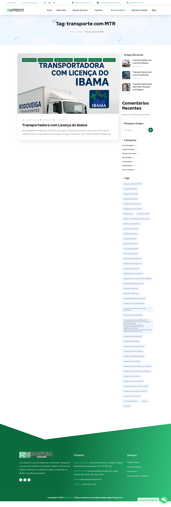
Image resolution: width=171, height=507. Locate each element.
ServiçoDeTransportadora (133, 283)
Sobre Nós (61, 10)
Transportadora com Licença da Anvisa (142, 73)
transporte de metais (132, 361)
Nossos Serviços (80, 10)
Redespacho (109, 60)
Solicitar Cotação (139, 10)
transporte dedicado (131, 341)
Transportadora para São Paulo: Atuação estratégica (142, 87)
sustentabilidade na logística (134, 298)
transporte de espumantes (134, 346)
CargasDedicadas (130, 189)
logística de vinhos (130, 234)
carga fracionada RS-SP (133, 184)
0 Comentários (61, 120)
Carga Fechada (45, 60)
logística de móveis (131, 229)
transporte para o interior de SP (136, 386)
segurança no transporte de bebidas (137, 278)
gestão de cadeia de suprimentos (136, 219)
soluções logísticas (131, 288)
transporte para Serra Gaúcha (135, 391)
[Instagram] (54, 2)
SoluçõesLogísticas (131, 293)
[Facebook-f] (44, 2)
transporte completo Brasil (134, 303)
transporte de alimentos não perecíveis (135, 309)
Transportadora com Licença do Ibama (54, 125)
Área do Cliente (118, 10)
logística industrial (130, 244)
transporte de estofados (133, 351)
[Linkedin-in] (49, 2)
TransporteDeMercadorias (134, 356)
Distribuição (80, 60)
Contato (98, 10)
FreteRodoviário (143, 214)
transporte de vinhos (132, 376)
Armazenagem (29, 60)
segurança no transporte (133, 274)
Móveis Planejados (131, 254)
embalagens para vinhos (133, 209)
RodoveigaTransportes (132, 259)
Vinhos (144, 401)
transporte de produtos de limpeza (137, 371)
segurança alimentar (131, 269)
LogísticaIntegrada (131, 249)
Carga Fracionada (63, 60)
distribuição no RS (130, 199)
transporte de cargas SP (133, 336)
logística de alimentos (132, 224)
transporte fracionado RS (133, 381)
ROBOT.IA (68, 497)
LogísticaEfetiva (130, 239)
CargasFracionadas (131, 194)
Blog (154, 10)
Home (72, 32)
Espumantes (128, 214)
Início (49, 10)
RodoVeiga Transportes (133, 264)
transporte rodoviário (132, 396)
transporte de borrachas (133, 315)
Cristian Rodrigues (31, 120)
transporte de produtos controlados (137, 366)
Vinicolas (127, 406)
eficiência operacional (132, 204)
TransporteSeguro (131, 401)
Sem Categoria (128, 170)
